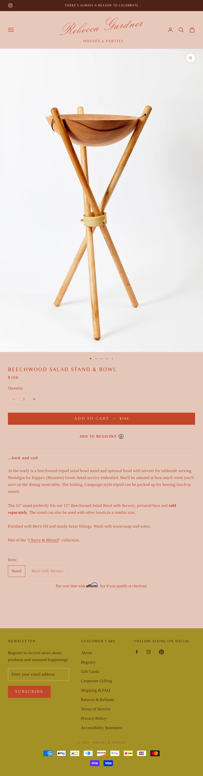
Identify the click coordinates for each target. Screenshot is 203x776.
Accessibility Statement (101, 727)
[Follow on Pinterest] (161, 651)
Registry (88, 662)
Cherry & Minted (44, 540)
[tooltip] (121, 436)
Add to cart (107, 418)
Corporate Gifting (96, 681)
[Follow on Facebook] (136, 651)
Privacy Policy (93, 718)
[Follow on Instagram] (10, 5)
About (86, 652)
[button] (181, 30)
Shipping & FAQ (95, 690)
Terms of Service (95, 709)
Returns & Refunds (97, 699)
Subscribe (29, 691)
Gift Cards (90, 671)
